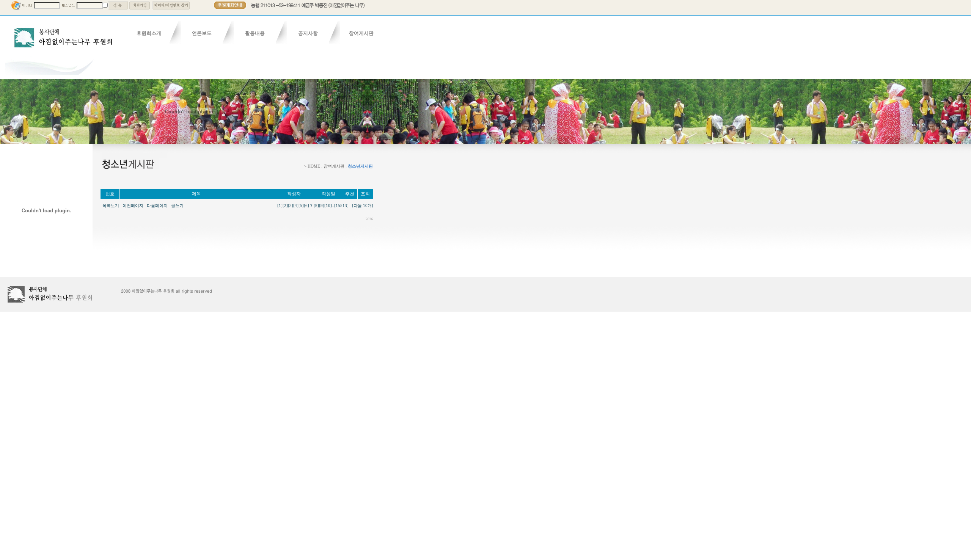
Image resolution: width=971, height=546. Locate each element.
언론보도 (202, 33)
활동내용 (255, 33)
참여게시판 (361, 33)
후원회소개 (149, 33)
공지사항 (308, 33)
